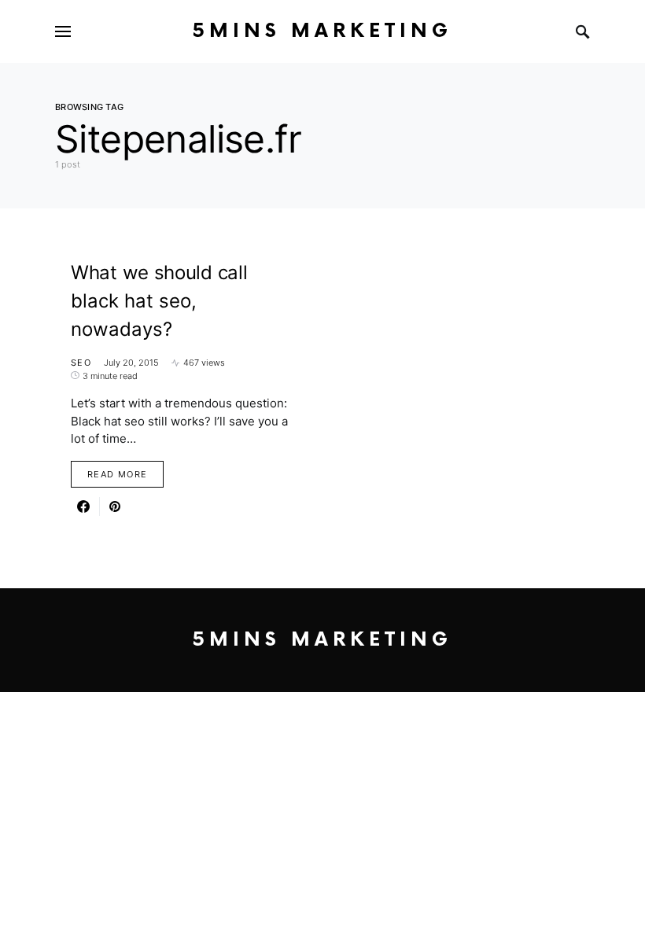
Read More (117, 474)
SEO (81, 362)
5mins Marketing (322, 31)
